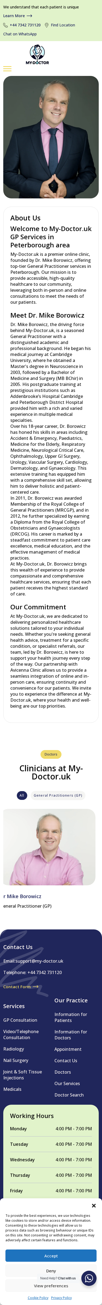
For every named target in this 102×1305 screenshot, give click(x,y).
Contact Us (65, 1061)
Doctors (62, 1072)
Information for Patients (70, 1017)
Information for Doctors (70, 1035)
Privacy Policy (61, 1297)
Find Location (63, 24)
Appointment (68, 1049)
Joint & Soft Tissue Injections (22, 1075)
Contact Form (17, 986)
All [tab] (22, 795)
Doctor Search (69, 1095)
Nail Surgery (15, 1060)
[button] (94, 1205)
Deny (51, 1270)
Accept (51, 1255)
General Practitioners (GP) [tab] (58, 795)
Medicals (12, 1089)
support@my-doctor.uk (39, 961)
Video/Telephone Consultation (21, 1034)
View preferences (51, 1285)
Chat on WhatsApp (20, 33)
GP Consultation (20, 1020)
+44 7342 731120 (25, 24)
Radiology (13, 1049)
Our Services (67, 1083)
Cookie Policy (38, 1297)
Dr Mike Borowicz (20, 896)
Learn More (14, 15)
